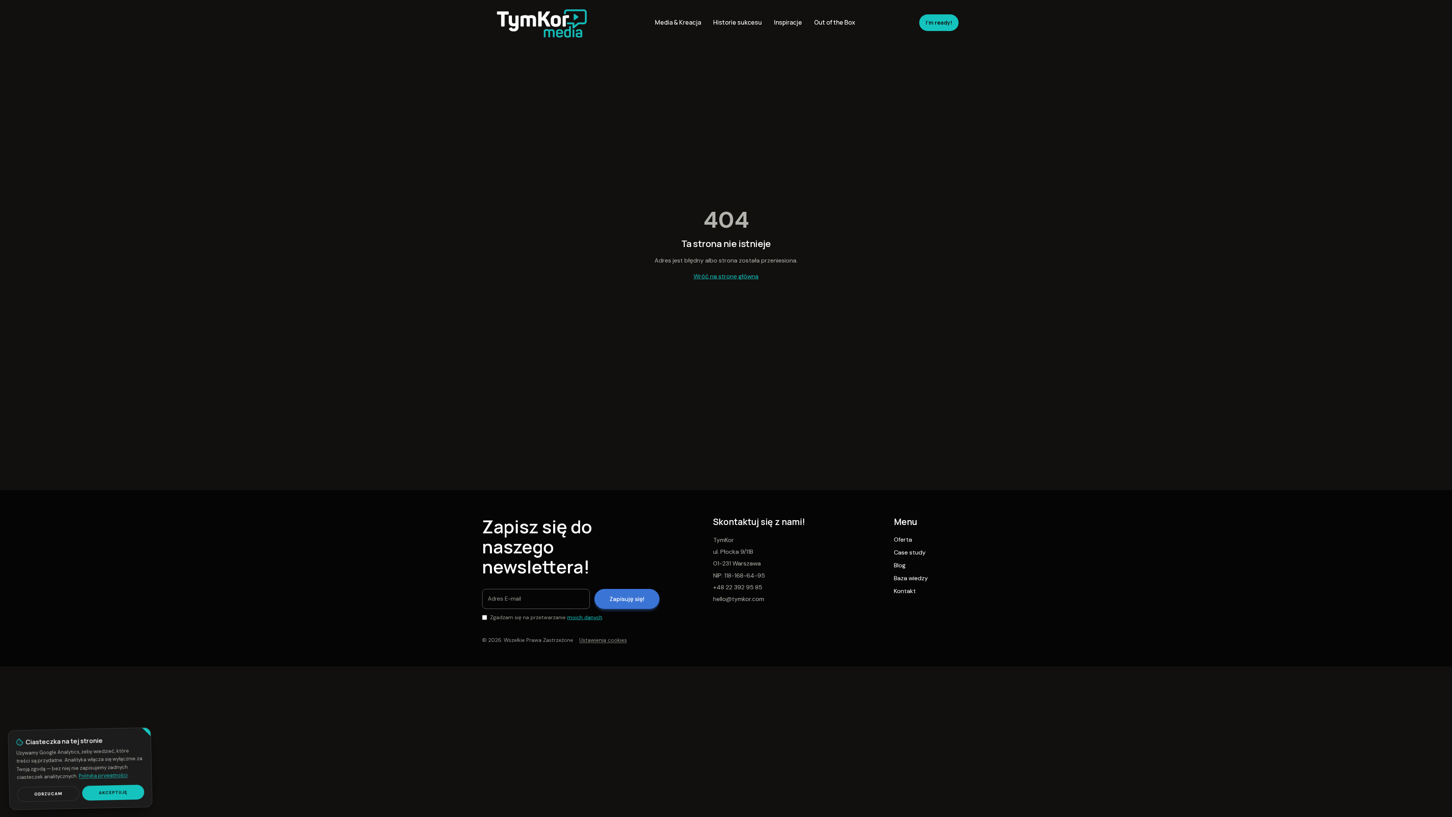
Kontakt (905, 591)
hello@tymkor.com (738, 599)
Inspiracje (788, 22)
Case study (910, 552)
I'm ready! (939, 22)
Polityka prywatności (103, 775)
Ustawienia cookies (603, 640)
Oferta (903, 540)
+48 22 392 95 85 (737, 587)
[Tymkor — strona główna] (542, 23)
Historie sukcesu (737, 22)
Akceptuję (113, 792)
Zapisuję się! (627, 599)
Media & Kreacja (678, 22)
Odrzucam (48, 794)
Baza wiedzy (911, 578)
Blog (900, 565)
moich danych (584, 617)
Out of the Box (834, 22)
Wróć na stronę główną (726, 276)
